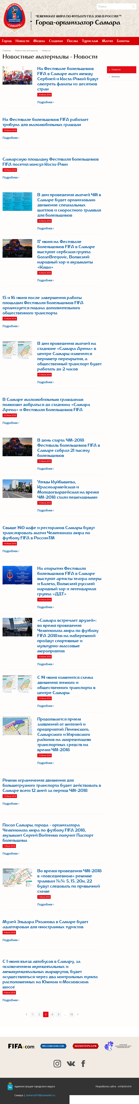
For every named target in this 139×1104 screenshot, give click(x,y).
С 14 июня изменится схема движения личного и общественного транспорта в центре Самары (66, 685)
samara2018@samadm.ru (40, 1095)
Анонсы (116, 76)
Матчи (107, 41)
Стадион (56, 41)
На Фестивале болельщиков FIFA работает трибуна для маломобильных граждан (45, 122)
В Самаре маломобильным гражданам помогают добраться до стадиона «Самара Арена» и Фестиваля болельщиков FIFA (46, 404)
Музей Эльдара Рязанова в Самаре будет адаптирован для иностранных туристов (45, 924)
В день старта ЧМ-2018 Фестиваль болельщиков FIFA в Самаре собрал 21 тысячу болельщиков (68, 448)
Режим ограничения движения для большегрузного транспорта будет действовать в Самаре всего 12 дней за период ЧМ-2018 (52, 785)
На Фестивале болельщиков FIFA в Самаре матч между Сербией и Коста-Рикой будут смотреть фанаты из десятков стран (67, 79)
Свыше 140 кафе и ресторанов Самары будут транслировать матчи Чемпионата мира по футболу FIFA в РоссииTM (49, 533)
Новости (22, 41)
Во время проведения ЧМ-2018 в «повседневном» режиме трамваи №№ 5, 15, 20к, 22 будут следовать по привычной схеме (69, 881)
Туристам (90, 41)
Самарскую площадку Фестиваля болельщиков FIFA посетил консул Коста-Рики (51, 162)
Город (7, 41)
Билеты (123, 41)
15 (71, 1014)
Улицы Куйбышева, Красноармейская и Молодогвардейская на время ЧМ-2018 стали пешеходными (68, 489)
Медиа (39, 41)
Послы (72, 41)
